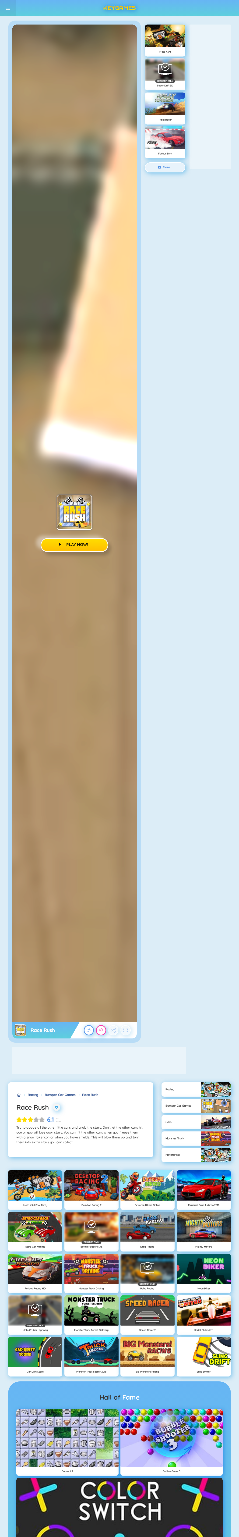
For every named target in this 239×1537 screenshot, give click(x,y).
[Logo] (119, 8)
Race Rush (90, 1095)
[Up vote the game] (89, 1030)
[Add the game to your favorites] (56, 1107)
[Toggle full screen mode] (125, 1030)
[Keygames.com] (18, 1094)
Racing (33, 1095)
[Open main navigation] (8, 8)
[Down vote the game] (101, 1030)
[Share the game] (113, 1030)
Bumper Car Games (60, 1095)
